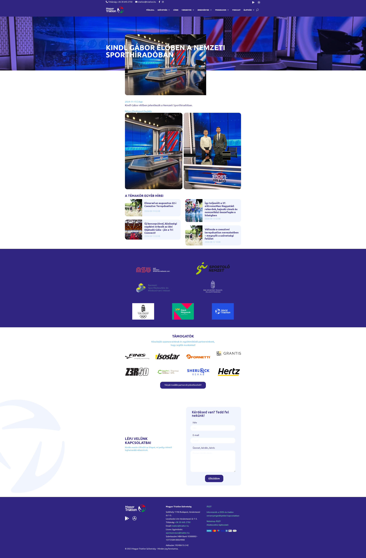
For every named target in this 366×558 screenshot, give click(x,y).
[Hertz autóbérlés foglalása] (229, 376)
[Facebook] (159, 1)
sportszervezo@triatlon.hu (178, 533)
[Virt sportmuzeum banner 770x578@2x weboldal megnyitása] (183, 318)
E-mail (196, 435)
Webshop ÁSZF (214, 521)
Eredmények (203, 10)
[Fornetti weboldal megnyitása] (198, 360)
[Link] (115, 10)
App (140, 101)
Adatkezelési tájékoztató (217, 525)
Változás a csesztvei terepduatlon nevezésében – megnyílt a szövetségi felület (222, 234)
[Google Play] (253, 3)
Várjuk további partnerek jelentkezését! (183, 384)
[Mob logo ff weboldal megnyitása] (143, 318)
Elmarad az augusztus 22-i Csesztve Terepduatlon (160, 204)
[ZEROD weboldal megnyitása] (137, 376)
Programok (220, 10)
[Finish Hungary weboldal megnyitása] (137, 360)
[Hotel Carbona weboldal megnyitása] (168, 376)
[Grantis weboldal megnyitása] (229, 354)
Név (195, 422)
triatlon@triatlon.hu (146, 1)
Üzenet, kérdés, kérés (204, 447)
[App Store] (259, 3)
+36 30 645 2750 (182, 522)
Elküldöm (214, 478)
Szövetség (162, 10)
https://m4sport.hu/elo (138, 111)
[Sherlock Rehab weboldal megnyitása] (198, 376)
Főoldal (150, 10)
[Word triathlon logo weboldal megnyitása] (223, 318)
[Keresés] (257, 10)
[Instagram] (163, 1)
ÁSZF (209, 506)
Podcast (236, 10)
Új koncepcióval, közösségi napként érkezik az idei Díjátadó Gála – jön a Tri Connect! (160, 228)
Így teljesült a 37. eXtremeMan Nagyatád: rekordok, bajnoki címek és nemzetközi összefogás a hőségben (221, 209)
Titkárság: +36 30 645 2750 (120, 1)
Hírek (175, 10)
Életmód (248, 10)
